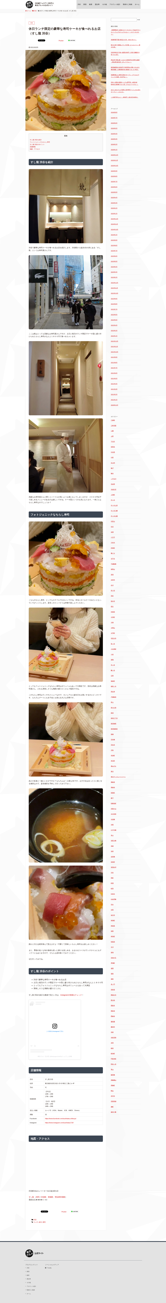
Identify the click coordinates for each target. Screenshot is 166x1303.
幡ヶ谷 (113, 670)
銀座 (90, 4)
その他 (104, 4)
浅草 (112, 851)
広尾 (112, 675)
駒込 (112, 1091)
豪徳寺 (113, 1027)
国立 (112, 606)
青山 (112, 1069)
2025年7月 (114, 181)
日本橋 (113, 739)
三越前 (113, 420)
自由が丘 (113, 957)
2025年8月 (114, 176)
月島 (112, 750)
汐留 (112, 824)
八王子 (113, 537)
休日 (40, 1222)
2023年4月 (114, 267)
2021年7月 (114, 368)
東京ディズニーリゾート (118, 777)
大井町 (113, 617)
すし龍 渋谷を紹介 (36, 140)
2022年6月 (114, 314)
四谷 (112, 596)
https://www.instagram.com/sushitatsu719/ (59, 1123)
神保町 (113, 920)
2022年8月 (114, 304)
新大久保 (113, 707)
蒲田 (112, 973)
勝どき (113, 553)
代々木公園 (114, 516)
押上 (112, 702)
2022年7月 (114, 309)
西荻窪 (113, 1011)
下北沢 (113, 441)
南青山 (113, 569)
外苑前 (113, 612)
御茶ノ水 (113, 686)
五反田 (113, 484)
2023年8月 (114, 245)
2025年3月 (114, 203)
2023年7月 (114, 251)
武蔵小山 (113, 808)
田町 (112, 878)
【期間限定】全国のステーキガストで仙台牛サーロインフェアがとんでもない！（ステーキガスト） (125, 32)
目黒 (112, 910)
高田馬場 (113, 1101)
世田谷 (113, 447)
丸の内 (113, 463)
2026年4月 (114, 133)
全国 (112, 532)
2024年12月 (114, 219)
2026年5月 (114, 128)
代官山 (113, 521)
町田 (112, 888)
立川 (112, 947)
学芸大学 (113, 638)
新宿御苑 (113, 723)
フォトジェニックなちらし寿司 (40, 142)
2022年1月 (114, 336)
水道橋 (113, 819)
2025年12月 (114, 155)
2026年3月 (114, 139)
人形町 (113, 495)
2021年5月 (114, 378)
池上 (112, 835)
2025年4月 (114, 197)
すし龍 (31, 1197)
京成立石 (113, 489)
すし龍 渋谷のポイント (37, 144)
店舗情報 (33, 147)
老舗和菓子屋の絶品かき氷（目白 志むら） (124, 39)
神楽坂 (113, 926)
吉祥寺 (113, 580)
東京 (112, 771)
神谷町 (113, 936)
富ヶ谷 (113, 644)
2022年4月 (114, 325)
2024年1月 (114, 235)
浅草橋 (113, 856)
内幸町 (113, 548)
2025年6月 (114, 187)
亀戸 (112, 468)
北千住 (113, 558)
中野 (112, 457)
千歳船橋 (113, 564)
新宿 (84, 4)
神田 (112, 931)
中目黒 (113, 452)
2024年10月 (114, 229)
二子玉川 (113, 479)
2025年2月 (114, 208)
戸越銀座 (113, 697)
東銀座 (113, 782)
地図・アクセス (35, 149)
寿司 (38, 1197)
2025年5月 (114, 192)
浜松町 (113, 862)
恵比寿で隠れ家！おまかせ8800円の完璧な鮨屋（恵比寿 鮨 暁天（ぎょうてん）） (125, 61)
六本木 (113, 542)
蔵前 (112, 979)
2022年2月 (114, 330)
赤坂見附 (113, 1037)
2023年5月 (114, 261)
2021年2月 (114, 394)
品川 (112, 585)
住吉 (112, 526)
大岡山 (113, 628)
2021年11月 (114, 346)
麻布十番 (113, 1112)
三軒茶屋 (113, 425)
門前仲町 (113, 1059)
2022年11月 (114, 288)
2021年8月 (114, 362)
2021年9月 (114, 357)
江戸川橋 (113, 830)
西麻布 (113, 1016)
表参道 (113, 989)
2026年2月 (114, 144)
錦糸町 (113, 1053)
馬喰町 (113, 1085)
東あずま (113, 766)
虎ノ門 (113, 984)
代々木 (113, 500)
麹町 (112, 1106)
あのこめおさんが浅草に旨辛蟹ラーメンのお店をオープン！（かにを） (125, 91)
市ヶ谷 (113, 665)
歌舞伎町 (113, 803)
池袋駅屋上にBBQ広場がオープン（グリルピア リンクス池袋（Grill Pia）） (125, 76)
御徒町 (113, 681)
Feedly (49, 1268)
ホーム (137, 4)
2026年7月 (114, 118)
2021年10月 (114, 352)
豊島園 (113, 1021)
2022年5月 (114, 320)
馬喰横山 (113, 1080)
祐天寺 (113, 915)
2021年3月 (114, 389)
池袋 (112, 846)
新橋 (112, 734)
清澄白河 (113, 867)
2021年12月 (114, 341)
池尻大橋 (113, 840)
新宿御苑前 (114, 729)
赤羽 (112, 1043)
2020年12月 (114, 405)
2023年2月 (114, 277)
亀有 (112, 473)
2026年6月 (114, 123)
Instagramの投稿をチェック (71, 995)
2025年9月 (114, 171)
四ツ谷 (113, 590)
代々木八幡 (114, 510)
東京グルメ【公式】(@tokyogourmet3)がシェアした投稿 (55, 1056)
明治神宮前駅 (60, 1197)
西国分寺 (113, 995)
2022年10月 (114, 293)
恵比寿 (97, 4)
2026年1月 (114, 149)
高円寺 (113, 1096)
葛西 (112, 968)
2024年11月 (114, 224)
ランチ (35, 1222)
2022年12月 (114, 283)
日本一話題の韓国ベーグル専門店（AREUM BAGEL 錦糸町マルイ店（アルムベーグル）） (124, 83)
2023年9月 (114, 240)
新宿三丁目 (114, 718)
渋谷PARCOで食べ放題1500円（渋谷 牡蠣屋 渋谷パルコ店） (125, 53)
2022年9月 (114, 298)
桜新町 (113, 793)
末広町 (113, 761)
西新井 (113, 1005)
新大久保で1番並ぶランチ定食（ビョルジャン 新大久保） (125, 46)
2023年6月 (114, 256)
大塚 (112, 622)
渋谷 (79, 4)
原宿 (112, 574)
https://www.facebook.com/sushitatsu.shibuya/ (60, 1118)
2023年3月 (114, 272)
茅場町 (113, 963)
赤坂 (112, 1032)
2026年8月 (114, 112)
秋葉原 (113, 942)
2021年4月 (114, 384)
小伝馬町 (113, 649)
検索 (138, 19)
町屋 (112, 883)
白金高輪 (113, 899)
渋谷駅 (43, 1197)
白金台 (113, 894)
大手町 (113, 633)
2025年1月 (114, 213)
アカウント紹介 (115, 4)
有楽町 (113, 755)
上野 (112, 436)
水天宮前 (113, 814)
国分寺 (113, 601)
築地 (112, 952)
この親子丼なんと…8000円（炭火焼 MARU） (124, 97)
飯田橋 (113, 1075)
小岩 (112, 654)
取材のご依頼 (127, 4)
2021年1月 (114, 400)
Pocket (61, 41)
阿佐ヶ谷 (113, 1064)
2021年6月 (114, 373)
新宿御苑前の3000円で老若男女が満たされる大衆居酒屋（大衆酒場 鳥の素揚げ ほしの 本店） (125, 68)
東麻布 (113, 787)
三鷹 (112, 431)
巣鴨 (112, 659)
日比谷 (113, 745)
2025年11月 (114, 160)
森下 (112, 798)
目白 (112, 904)
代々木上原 (114, 505)
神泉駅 (50, 1197)
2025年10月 (114, 165)
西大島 (113, 1000)
